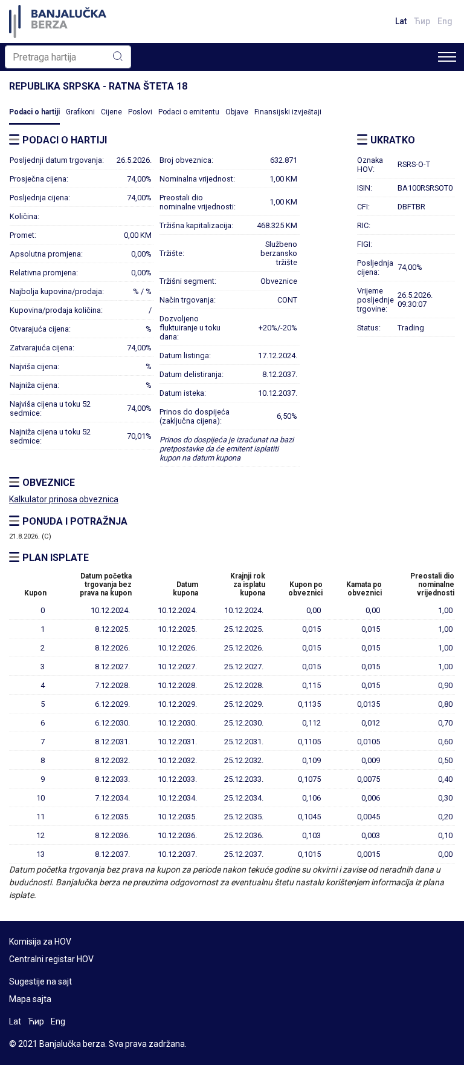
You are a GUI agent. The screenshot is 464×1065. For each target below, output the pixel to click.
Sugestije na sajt (40, 981)
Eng (445, 21)
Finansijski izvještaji (287, 112)
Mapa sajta (30, 999)
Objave (236, 112)
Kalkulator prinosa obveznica (63, 499)
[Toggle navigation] (447, 57)
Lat (401, 21)
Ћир (422, 21)
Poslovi (140, 112)
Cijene (111, 112)
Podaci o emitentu (188, 112)
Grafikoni (80, 112)
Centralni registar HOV (51, 959)
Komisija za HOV (40, 941)
